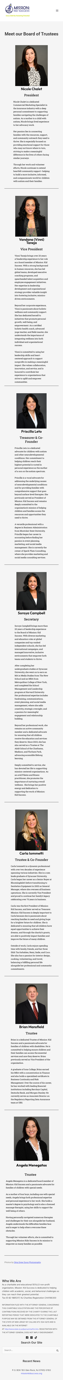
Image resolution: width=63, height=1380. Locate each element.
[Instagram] (31, 1337)
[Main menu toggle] (57, 11)
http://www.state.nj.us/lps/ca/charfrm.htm (22, 1329)
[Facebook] (27, 1337)
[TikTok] (36, 1337)
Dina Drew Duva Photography (27, 1262)
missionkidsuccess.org (31, 1373)
